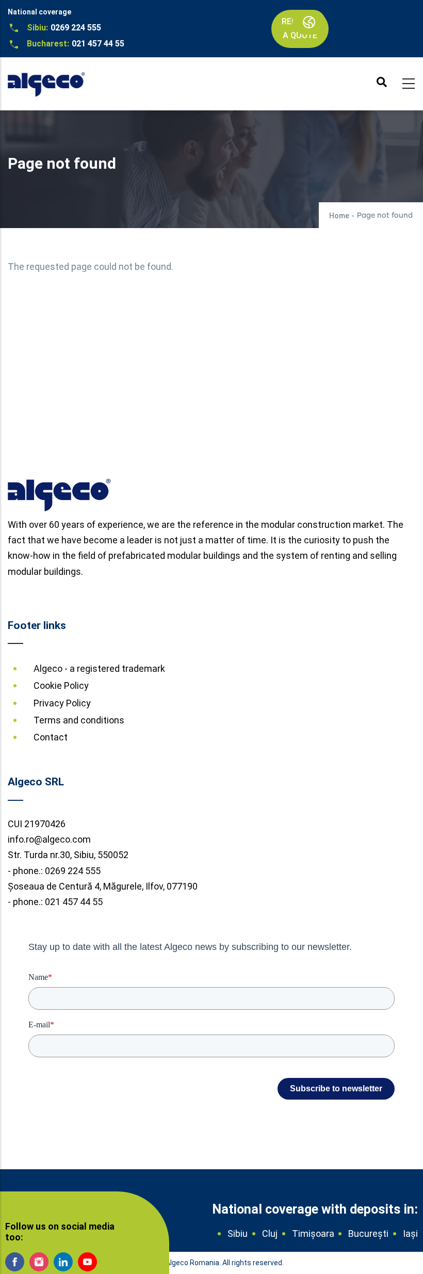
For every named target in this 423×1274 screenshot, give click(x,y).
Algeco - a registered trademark (99, 668)
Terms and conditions (79, 720)
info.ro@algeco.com (49, 839)
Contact (51, 737)
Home (339, 216)
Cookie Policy (61, 685)
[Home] (46, 81)
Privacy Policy (62, 703)
